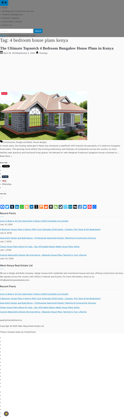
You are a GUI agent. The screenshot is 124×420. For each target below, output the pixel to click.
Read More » (6, 156)
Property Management (12, 14)
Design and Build (24, 142)
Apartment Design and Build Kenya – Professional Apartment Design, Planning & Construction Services (48, 238)
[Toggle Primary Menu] (4, 3)
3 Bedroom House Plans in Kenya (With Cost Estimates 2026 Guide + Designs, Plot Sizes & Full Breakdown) (50, 229)
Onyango (43, 53)
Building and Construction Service (18, 11)
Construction (9, 142)
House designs (40, 142)
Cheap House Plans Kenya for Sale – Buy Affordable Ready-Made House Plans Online (40, 246)
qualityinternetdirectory (11, 320)
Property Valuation (10, 18)
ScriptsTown (30, 332)
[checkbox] (6, 413)
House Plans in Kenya (12, 21)
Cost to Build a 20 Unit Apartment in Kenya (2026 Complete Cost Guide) (34, 221)
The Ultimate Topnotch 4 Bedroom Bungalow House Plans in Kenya (56, 48)
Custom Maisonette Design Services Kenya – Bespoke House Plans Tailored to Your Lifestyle (43, 255)
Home (5, 7)
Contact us (7, 25)
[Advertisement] (62, 73)
